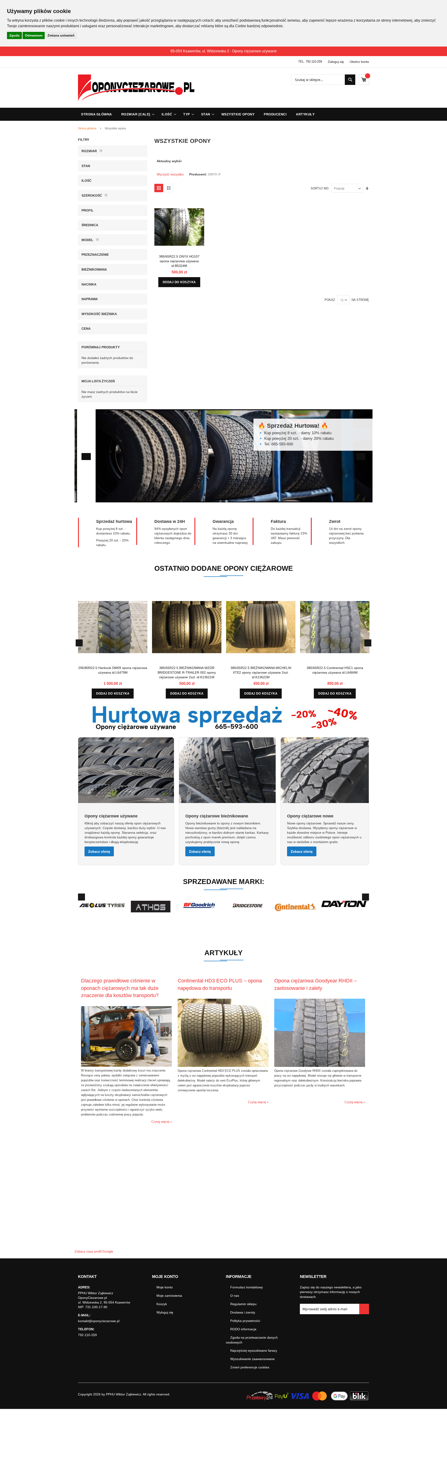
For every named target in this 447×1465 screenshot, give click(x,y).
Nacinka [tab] (88, 284)
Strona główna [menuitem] (96, 114)
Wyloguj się (164, 1312)
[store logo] (136, 87)
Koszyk (161, 1304)
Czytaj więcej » (161, 1121)
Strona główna (87, 128)
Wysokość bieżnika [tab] (99, 314)
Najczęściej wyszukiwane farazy (253, 1350)
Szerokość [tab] (91, 195)
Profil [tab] (87, 210)
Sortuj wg (320, 188)
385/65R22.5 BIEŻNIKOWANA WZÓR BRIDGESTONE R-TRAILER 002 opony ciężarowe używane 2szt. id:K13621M (187, 672)
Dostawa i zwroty (242, 1312)
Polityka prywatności (245, 1321)
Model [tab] (87, 240)
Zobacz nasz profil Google (93, 1251)
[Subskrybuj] (364, 1309)
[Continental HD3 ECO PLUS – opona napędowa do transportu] (223, 1066)
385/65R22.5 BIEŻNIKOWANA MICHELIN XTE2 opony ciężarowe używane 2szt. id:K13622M (260, 672)
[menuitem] (137, 114)
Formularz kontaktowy (246, 1287)
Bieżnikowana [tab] (94, 269)
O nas (234, 1295)
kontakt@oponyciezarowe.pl (98, 1321)
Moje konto (164, 1287)
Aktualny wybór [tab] (169, 161)
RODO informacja (243, 1329)
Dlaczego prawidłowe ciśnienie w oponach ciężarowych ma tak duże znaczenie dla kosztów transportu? (120, 988)
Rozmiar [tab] (89, 151)
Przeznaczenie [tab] (95, 254)
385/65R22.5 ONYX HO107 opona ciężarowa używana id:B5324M (179, 261)
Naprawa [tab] (89, 299)
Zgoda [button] (14, 35)
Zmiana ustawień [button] (60, 35)
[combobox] (323, 79)
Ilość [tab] (86, 180)
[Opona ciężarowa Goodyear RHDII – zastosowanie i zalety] (319, 1066)
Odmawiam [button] (33, 35)
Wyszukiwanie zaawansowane (252, 1359)
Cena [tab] (86, 328)
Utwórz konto (359, 62)
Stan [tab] (85, 166)
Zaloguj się (336, 62)
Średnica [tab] (89, 225)
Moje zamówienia (169, 1295)
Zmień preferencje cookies (249, 1367)
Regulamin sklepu (243, 1304)
